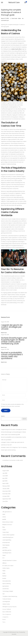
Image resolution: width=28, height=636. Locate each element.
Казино (4, 619)
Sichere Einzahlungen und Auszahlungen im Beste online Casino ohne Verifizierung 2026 (14, 340)
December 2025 (7, 491)
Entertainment (6, 542)
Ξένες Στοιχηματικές (7, 614)
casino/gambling (7, 540)
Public (19, 18)
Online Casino (6, 568)
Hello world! (20, 460)
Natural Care (14, 2)
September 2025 (7, 499)
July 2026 (5, 473)
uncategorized (6, 601)
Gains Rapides (6, 545)
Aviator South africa (16, 49)
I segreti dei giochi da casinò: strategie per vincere (11, 327)
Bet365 (4, 519)
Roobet (4, 578)
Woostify (14, 634)
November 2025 (6, 493)
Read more (4, 332)
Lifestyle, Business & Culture (9, 560)
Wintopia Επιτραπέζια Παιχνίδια (9, 606)
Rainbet (4, 576)
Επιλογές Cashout (7, 609)
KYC (4, 558)
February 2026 (6, 486)
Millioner (5, 563)
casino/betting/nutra (8, 537)
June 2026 (5, 475)
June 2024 (5, 501)
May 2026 (5, 478)
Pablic (4, 570)
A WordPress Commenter (9, 460)
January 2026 (6, 488)
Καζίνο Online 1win (7, 611)
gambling (5, 547)
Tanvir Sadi (14, 18)
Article (4, 517)
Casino (4, 529)
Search (3, 416)
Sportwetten (6, 586)
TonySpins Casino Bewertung (10, 596)
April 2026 (5, 481)
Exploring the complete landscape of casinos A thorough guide (11, 12)
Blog (4, 527)
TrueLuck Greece (7, 599)
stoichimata (6, 588)
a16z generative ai (7, 511)
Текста (4, 622)
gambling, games (7, 550)
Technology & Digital (8, 591)
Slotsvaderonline (7, 581)
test (4, 594)
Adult (4, 514)
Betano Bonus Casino (8, 522)
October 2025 (6, 496)
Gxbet (4, 555)
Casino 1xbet (6, 532)
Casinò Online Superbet (8, 535)
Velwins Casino (6, 604)
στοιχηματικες (5, 617)
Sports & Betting (7, 583)
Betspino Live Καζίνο (7, 524)
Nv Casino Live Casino (8, 565)
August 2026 (6, 470)
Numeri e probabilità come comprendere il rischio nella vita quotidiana (12, 355)
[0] (25, 2)
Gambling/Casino (7, 552)
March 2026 (5, 483)
